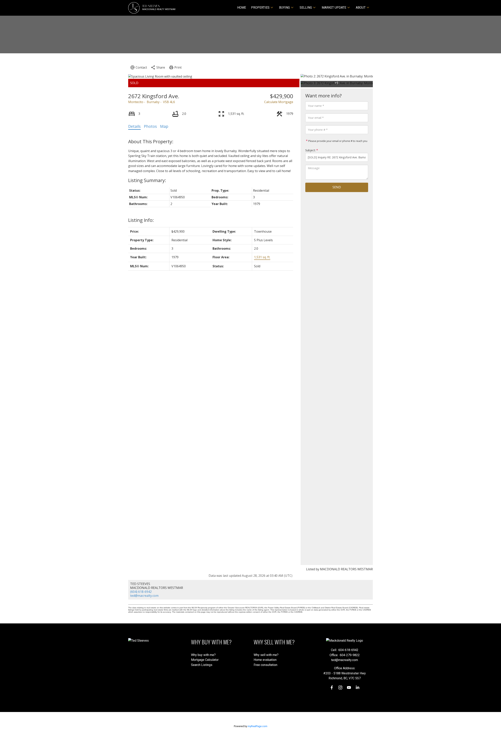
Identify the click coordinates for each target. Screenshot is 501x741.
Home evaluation (265, 660)
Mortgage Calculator (205, 660)
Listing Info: (141, 220)
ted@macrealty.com (144, 595)
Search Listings (201, 665)
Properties (260, 7)
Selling (306, 7)
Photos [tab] (150, 126)
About (361, 7)
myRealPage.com (257, 726)
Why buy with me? (203, 655)
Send (336, 187)
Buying (284, 7)
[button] (332, 687)
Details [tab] (134, 126)
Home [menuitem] (241, 7)
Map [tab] (164, 126)
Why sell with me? (266, 655)
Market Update (334, 7)
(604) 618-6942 (141, 592)
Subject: (310, 150)
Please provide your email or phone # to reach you (337, 141)
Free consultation (265, 665)
